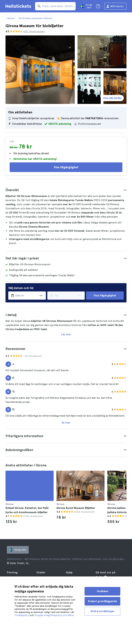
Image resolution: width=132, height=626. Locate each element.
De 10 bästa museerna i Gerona (35, 18)
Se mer (66, 422)
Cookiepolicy (21, 615)
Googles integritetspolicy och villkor (54, 615)
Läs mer (66, 334)
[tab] (66, 190)
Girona (10, 18)
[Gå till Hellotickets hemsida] (19, 6)
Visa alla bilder (112, 98)
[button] (66, 190)
